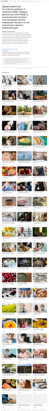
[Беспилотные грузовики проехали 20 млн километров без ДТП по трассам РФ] (24, 371)
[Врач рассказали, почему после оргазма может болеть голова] (9, 158)
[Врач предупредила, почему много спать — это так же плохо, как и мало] (9, 219)
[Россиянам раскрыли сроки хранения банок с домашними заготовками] (40, 371)
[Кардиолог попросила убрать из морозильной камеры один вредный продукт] (9, 97)
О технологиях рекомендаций (41, 410)
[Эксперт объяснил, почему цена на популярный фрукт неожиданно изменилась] (40, 143)
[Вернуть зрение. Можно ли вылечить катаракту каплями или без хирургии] (24, 386)
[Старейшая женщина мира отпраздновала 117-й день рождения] (24, 356)
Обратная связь (34, 410)
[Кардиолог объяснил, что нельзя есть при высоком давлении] (9, 113)
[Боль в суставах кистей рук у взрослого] (24, 204)
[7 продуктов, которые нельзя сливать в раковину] (40, 204)
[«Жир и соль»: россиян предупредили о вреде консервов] (24, 280)
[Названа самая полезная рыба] (40, 280)
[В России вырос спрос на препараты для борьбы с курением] (9, 189)
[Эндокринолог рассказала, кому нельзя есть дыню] (9, 234)
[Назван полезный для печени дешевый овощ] (9, 173)
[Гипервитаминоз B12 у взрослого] (24, 219)
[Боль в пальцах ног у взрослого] (24, 295)
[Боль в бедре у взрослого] (40, 189)
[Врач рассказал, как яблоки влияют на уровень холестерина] (40, 97)
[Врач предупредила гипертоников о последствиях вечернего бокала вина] (40, 341)
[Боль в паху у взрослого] (9, 356)
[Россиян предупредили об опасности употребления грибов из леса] (40, 265)
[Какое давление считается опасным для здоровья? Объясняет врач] (9, 82)
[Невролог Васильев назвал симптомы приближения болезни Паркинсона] (9, 371)
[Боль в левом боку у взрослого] (9, 265)
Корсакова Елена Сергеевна (12, 49)
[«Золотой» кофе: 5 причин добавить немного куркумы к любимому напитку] (40, 325)
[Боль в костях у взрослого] (40, 356)
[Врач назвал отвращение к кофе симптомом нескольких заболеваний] (9, 341)
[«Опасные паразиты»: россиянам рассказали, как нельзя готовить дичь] (40, 128)
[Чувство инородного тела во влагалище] (40, 158)
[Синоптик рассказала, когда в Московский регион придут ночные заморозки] (24, 265)
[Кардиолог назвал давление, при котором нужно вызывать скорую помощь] (40, 249)
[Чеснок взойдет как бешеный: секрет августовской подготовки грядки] (9, 128)
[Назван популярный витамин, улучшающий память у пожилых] (24, 113)
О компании (4, 410)
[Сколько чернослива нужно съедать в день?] (9, 204)
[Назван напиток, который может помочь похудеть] (9, 143)
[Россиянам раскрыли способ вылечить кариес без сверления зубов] (24, 401)
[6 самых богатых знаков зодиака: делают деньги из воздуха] (24, 234)
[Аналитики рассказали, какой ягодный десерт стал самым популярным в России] (9, 280)
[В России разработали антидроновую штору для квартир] (40, 401)
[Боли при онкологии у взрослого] (24, 341)
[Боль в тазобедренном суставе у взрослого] (40, 173)
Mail (1, 410)
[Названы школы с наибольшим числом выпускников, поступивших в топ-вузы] (24, 310)
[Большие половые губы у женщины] (24, 82)
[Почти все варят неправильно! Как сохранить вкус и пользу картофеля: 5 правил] (24, 143)
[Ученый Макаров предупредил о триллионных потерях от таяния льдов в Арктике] (24, 158)
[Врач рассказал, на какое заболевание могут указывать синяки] (40, 82)
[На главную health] (5, 1)
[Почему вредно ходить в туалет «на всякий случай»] (40, 219)
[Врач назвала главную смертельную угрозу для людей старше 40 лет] (9, 386)
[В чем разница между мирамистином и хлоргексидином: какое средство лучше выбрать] (40, 310)
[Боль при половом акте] (24, 97)
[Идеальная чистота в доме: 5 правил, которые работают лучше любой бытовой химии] (9, 249)
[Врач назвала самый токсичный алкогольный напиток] (40, 234)
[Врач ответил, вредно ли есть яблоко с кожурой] (24, 173)
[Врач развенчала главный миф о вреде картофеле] (24, 249)
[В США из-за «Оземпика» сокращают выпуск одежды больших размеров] (24, 128)
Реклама (8, 410)
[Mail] (1, 1)
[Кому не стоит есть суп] (9, 325)
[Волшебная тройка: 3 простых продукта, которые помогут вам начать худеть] (40, 295)
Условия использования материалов (26, 410)
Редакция (18, 410)
